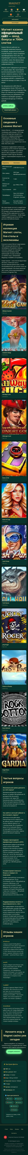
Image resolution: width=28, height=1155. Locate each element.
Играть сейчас (8, 106)
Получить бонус (10, 110)
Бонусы (17, 1129)
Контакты (14, 1133)
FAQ (22, 1129)
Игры (11, 1129)
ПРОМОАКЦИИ (11, 15)
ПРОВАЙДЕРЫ (6, 10)
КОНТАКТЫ (24, 10)
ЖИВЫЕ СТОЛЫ (18, 15)
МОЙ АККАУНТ (15, 19)
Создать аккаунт (14, 1051)
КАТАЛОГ (11, 10)
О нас (6, 1129)
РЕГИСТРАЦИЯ (15, 22)
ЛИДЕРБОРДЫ (17, 10)
